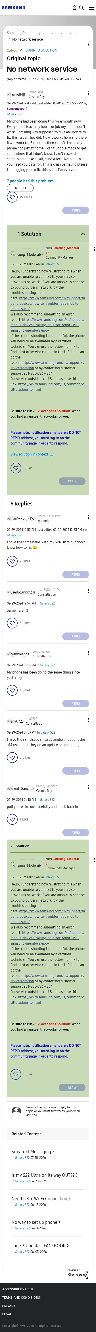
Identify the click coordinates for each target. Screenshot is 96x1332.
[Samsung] (13, 7)
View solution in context (29, 454)
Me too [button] (20, 188)
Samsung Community (24, 33)
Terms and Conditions (21, 1298)
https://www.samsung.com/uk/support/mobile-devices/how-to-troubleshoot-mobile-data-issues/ (47, 303)
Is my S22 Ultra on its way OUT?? (43, 1175)
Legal (7, 1314)
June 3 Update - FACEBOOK (39, 1245)
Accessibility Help (17, 1289)
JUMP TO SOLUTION (41, 50)
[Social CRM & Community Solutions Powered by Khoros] (78, 1274)
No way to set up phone (34, 1222)
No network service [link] (27, 39)
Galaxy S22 (14, 114)
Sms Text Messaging (31, 1151)
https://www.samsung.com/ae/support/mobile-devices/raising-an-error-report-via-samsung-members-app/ (47, 324)
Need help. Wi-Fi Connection (39, 1198)
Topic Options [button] (81, 44)
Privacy (8, 1306)
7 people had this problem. (31, 180)
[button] (81, 93)
